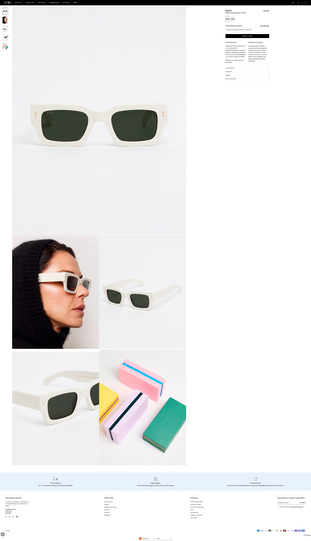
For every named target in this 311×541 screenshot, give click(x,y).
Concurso (107, 510)
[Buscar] (302, 3)
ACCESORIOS (66, 2)
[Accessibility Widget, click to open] (2, 534)
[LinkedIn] (17, 516)
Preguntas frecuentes (110, 507)
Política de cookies (196, 504)
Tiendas (106, 504)
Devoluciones (194, 512)
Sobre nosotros (108, 502)
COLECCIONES (41, 2)
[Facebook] (5, 516)
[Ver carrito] (306, 3)
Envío (192, 510)
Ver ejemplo (264, 26)
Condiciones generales (197, 507)
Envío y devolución (230, 79)
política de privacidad (297, 507)
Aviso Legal (194, 518)
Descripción (228, 71)
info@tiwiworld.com (10, 509)
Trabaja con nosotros (197, 515)
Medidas (227, 75)
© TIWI (8, 531)
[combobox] (146, 538)
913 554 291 (8, 511)
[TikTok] (13, 516)
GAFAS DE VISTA (30, 2)
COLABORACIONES (54, 2)
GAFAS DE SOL (18, 2)
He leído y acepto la (291, 507)
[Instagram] (9, 516)
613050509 (8, 513)
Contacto (107, 512)
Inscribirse (303, 503)
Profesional (107, 515)
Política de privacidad (197, 502)
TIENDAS (75, 2)
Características (229, 68)
